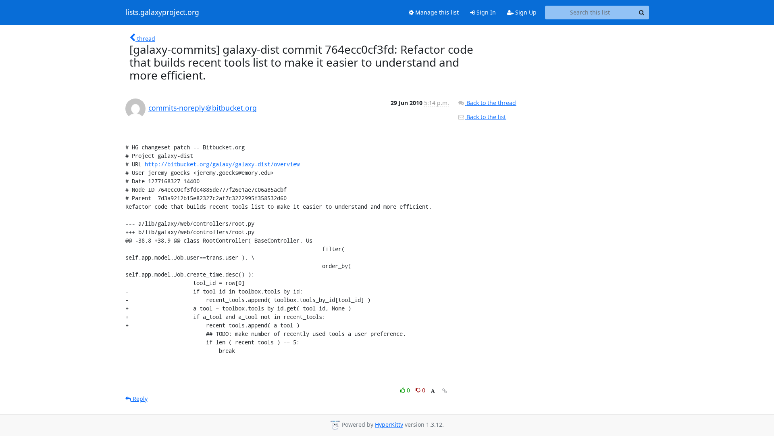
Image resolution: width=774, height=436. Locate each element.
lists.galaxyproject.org (162, 12)
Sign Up (525, 12)
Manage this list (436, 12)
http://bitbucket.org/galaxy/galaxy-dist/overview (222, 164)
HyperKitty (389, 424)
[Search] (642, 12)
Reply (139, 398)
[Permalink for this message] (444, 391)
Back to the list (485, 117)
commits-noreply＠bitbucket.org (202, 108)
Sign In (485, 12)
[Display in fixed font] (432, 391)
